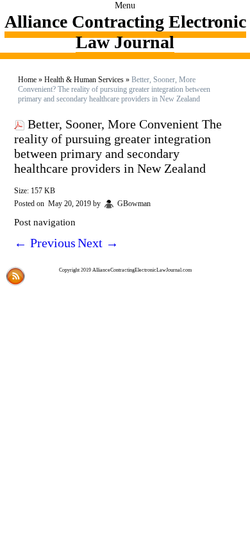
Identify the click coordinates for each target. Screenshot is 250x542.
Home (27, 79)
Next (98, 243)
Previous (45, 243)
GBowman (134, 203)
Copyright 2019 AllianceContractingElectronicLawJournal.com (125, 270)
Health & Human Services (84, 79)
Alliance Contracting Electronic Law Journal (125, 32)
